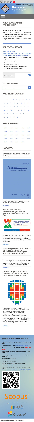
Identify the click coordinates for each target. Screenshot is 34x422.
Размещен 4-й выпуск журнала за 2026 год (16, 154)
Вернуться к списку (9, 75)
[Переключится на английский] (10, 1)
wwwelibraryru (10, 364)
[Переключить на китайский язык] (14, 1)
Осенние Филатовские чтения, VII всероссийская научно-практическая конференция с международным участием (16, 251)
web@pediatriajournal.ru (21, 345)
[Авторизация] (4, 1)
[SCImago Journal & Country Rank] (17, 402)
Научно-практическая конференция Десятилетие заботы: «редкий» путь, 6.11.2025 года (15, 212)
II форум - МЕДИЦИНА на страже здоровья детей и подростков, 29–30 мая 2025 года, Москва (15, 273)
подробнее (6, 205)
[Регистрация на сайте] (1, 1)
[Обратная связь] (7, 1)
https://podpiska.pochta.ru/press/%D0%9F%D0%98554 (16, 369)
